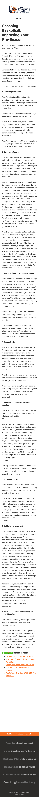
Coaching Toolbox (25, 792)
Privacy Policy (19, 794)
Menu (21, 19)
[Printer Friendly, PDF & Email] (7, 653)
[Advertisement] (19, 709)
